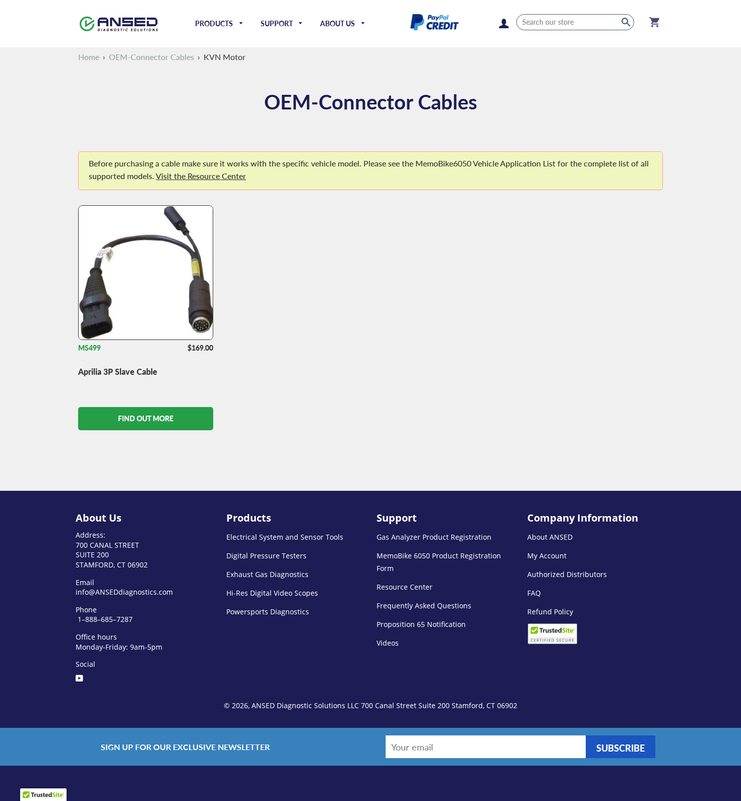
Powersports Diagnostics (267, 611)
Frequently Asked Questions (424, 605)
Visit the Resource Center (201, 176)
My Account (547, 555)
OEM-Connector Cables (151, 57)
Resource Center (405, 587)
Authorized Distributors (567, 574)
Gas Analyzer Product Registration (434, 537)
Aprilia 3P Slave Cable (117, 371)
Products (214, 23)
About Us (338, 23)
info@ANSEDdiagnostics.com (124, 592)
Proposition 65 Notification (421, 624)
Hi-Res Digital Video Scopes (272, 593)
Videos (388, 643)
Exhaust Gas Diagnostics (267, 574)
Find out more (145, 418)
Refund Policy (550, 611)
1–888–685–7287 (104, 619)
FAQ (534, 593)
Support (277, 23)
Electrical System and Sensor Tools (284, 537)
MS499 (89, 348)
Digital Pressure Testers (266, 555)
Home (88, 57)
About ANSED (550, 537)
